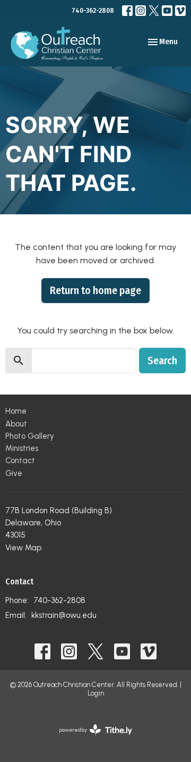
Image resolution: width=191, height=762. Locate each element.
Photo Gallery (29, 436)
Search (162, 360)
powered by (90, 738)
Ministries (21, 448)
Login (96, 693)
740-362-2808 (93, 10)
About (16, 424)
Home (16, 411)
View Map (23, 547)
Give (13, 473)
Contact (20, 460)
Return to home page (95, 290)
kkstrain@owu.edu (64, 615)
